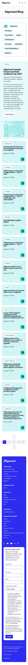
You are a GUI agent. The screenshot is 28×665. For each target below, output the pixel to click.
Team (5, 523)
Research (8, 53)
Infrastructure (9, 39)
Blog (5, 495)
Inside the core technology (11, 471)
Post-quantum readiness (10, 476)
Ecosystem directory (9, 512)
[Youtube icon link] (11, 543)
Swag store (7, 535)
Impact (19, 35)
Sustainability (7, 478)
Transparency (7, 521)
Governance (9, 35)
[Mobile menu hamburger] (25, 3)
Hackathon (13, 26)
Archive (6, 537)
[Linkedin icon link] (15, 543)
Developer (8, 30)
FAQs (5, 504)
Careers (6, 519)
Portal (5, 488)
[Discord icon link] (8, 543)
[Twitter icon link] (4, 543)
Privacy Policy (14, 623)
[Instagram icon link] (18, 543)
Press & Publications (11, 48)
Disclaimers (7, 658)
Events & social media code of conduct (14, 533)
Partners (6, 502)
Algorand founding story (10, 499)
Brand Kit (6, 497)
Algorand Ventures (8, 528)
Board (5, 526)
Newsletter (18, 44)
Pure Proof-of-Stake (9, 469)
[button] (14, 437)
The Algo (6, 474)
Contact (6, 530)
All (6, 26)
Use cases (8, 44)
